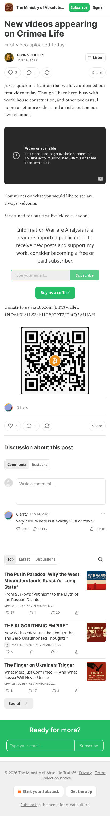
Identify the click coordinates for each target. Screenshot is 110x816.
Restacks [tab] (39, 464)
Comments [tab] (16, 464)
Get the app (81, 791)
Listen (98, 57)
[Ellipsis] (103, 513)
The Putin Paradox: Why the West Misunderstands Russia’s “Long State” (42, 581)
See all (15, 703)
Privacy (85, 772)
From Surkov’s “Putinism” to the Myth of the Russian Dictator (41, 596)
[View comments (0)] (31, 652)
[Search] (100, 559)
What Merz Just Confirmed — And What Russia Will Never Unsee (40, 674)
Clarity (22, 514)
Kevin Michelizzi (30, 55)
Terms (100, 772)
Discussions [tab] (45, 559)
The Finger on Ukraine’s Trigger (39, 665)
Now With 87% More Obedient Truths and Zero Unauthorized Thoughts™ (38, 635)
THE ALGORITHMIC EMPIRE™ (36, 625)
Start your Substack (41, 791)
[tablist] (27, 464)
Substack (29, 804)
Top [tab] (10, 559)
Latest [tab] (24, 559)
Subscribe (79, 7)
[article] (55, 593)
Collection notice (56, 778)
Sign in (99, 7)
